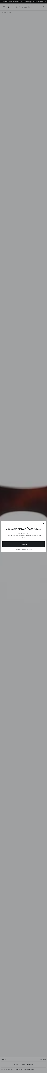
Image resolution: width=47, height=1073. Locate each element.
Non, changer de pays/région (23, 549)
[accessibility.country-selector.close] (44, 523)
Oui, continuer (23, 544)
